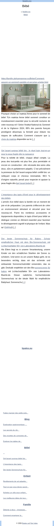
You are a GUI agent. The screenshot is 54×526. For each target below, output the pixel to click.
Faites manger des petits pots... (15, 413)
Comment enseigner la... (13, 515)
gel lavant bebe (23, 183)
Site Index (34, 523)
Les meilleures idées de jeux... (15, 498)
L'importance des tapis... (13, 464)
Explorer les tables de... (12, 441)
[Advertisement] (27, 45)
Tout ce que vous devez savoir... (16, 487)
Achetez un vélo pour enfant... (15, 493)
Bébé (26, 15)
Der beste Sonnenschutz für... (15, 470)
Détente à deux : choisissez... (14, 510)
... (33, 139)
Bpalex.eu (25, 523)
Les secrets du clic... (11, 430)
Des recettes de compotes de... (15, 436)
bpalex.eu (26, 12)
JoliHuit (8, 227)
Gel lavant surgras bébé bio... (15, 458)
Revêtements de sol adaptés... (15, 481)
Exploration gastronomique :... (15, 425)
